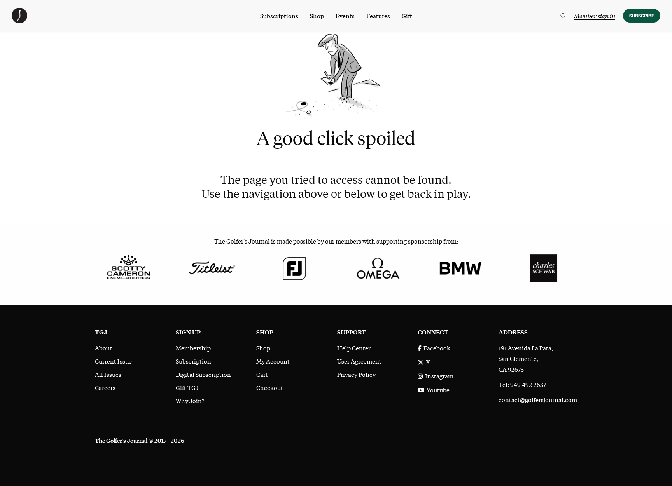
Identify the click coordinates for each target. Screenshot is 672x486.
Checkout (269, 387)
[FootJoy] (294, 267)
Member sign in (594, 15)
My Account (273, 361)
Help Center (354, 347)
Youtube (437, 389)
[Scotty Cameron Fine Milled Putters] (128, 267)
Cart (262, 374)
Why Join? (190, 400)
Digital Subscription (203, 374)
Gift (407, 15)
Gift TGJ (187, 387)
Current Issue (113, 361)
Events (345, 15)
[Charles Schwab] (543, 267)
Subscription (193, 361)
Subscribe (641, 16)
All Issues (108, 374)
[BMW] (460, 267)
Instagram (438, 375)
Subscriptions (279, 15)
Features (378, 15)
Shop (317, 15)
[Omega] (377, 267)
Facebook (435, 347)
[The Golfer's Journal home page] (19, 20)
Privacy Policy (356, 374)
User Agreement (359, 361)
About (103, 347)
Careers (105, 387)
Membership (193, 347)
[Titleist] (211, 267)
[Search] (563, 16)
